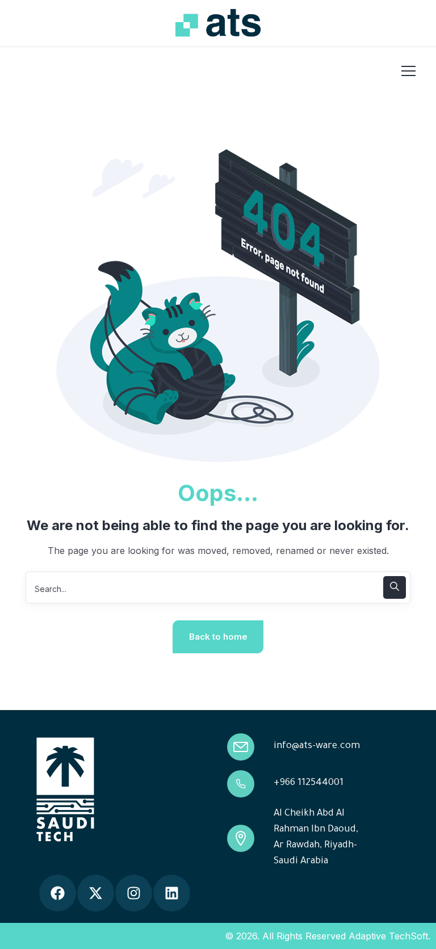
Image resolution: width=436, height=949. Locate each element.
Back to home (218, 636)
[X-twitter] (95, 893)
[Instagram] (133, 893)
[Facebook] (57, 893)
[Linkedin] (171, 893)
